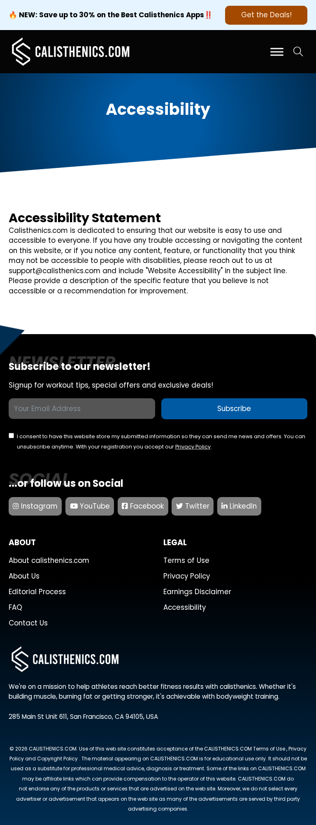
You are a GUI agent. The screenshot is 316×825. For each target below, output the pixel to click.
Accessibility (184, 607)
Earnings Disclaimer (197, 592)
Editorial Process (37, 592)
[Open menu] (277, 52)
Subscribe (234, 409)
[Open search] (298, 52)
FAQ (15, 607)
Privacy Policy (193, 446)
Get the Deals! (266, 15)
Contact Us (28, 623)
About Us (24, 576)
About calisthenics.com (49, 560)
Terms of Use (186, 560)
